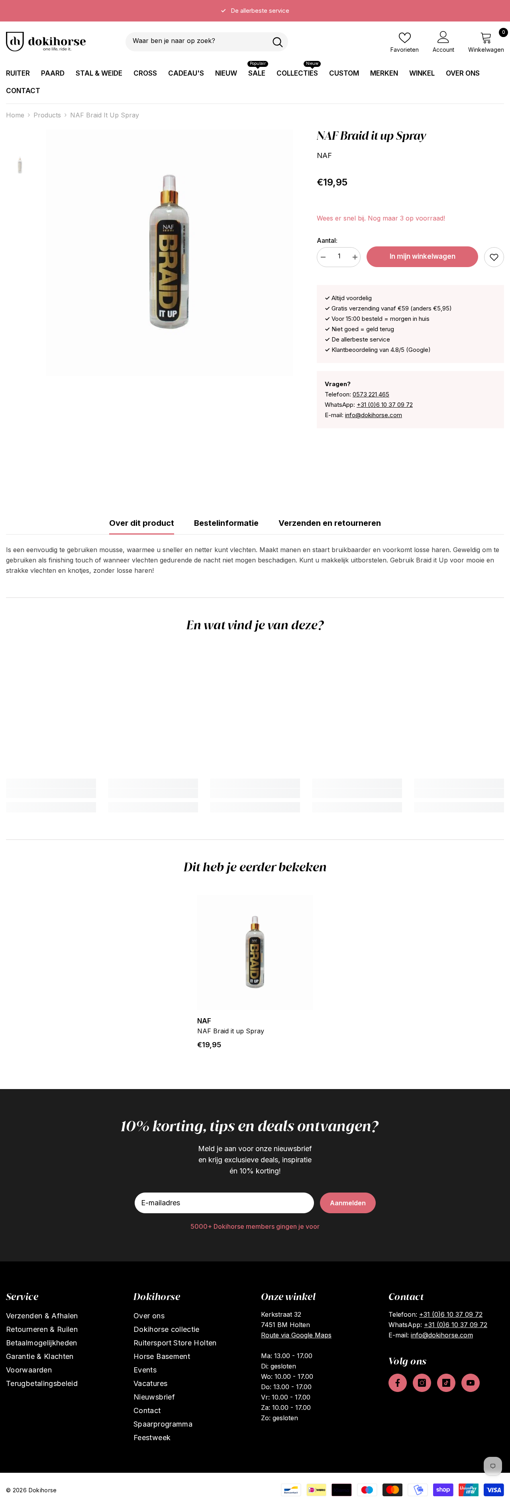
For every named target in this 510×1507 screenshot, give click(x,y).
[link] (494, 257)
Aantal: (327, 240)
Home (15, 115)
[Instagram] (422, 1383)
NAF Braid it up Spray (230, 1031)
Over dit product (141, 523)
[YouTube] (470, 1383)
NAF (324, 155)
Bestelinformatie (226, 523)
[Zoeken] (207, 41)
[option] (255, 11)
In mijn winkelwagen (422, 256)
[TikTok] (446, 1383)
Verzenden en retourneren (330, 523)
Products (47, 115)
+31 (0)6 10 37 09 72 (385, 404)
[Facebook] (397, 1383)
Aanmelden (348, 1203)
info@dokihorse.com (373, 415)
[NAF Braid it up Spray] (255, 952)
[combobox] (196, 41)
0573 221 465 (371, 394)
